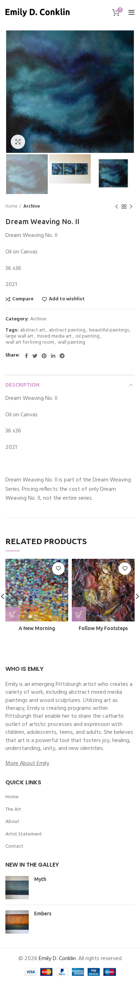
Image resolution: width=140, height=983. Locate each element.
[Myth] (17, 887)
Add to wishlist (67, 299)
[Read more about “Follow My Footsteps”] (79, 614)
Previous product (116, 206)
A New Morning (37, 628)
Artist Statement (23, 834)
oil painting (87, 337)
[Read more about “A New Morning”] (12, 614)
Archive (31, 206)
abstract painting (67, 331)
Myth (40, 879)
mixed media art (54, 337)
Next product (131, 206)
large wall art (19, 337)
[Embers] (17, 922)
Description (22, 385)
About (12, 821)
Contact (14, 846)
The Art (13, 809)
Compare (22, 299)
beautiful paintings (109, 331)
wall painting (71, 343)
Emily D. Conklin (57, 958)
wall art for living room (30, 343)
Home (11, 206)
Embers (42, 913)
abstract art (32, 331)
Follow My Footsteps (103, 628)
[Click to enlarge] (18, 142)
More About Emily (27, 763)
